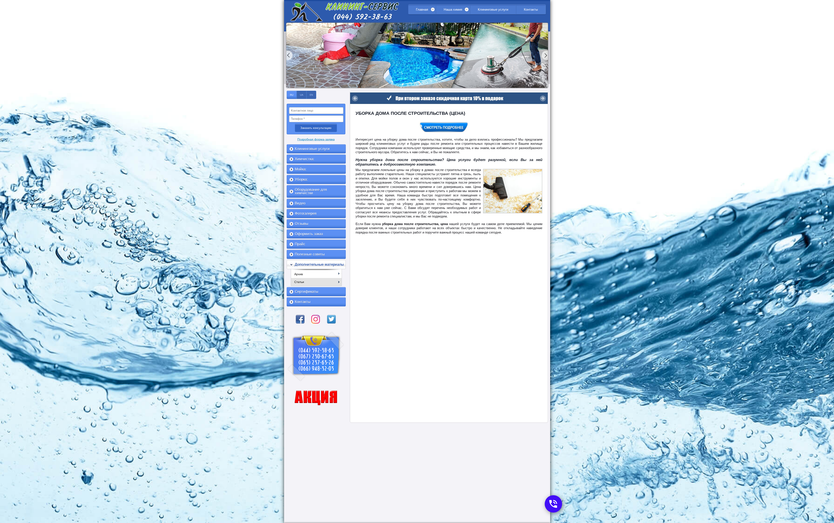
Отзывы (301, 224)
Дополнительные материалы (319, 264)
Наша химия (453, 9)
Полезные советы (310, 254)
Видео (300, 203)
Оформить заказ (309, 234)
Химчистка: (304, 159)
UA (301, 95)
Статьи (299, 282)
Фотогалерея (305, 213)
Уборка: (301, 179)
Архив (298, 274)
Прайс (300, 244)
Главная (422, 9)
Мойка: (300, 169)
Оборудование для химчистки (311, 191)
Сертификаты (306, 291)
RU (291, 95)
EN (311, 95)
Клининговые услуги (493, 9)
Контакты (531, 9)
